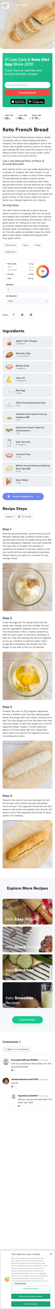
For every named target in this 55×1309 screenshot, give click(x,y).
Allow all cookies (30, 1304)
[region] (27, 1279)
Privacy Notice (20, 1283)
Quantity (9, 285)
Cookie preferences (30, 1288)
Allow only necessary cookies (30, 1296)
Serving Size (11, 296)
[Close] (51, 1254)
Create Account (27, 92)
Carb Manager (15, 5)
